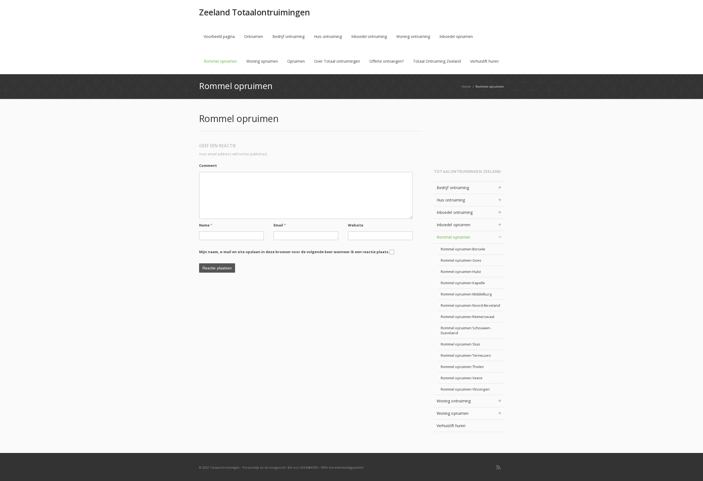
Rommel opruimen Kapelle (463, 282)
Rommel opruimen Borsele (463, 249)
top (692, 470)
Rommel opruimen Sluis (460, 344)
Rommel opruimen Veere (461, 377)
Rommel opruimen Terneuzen (466, 355)
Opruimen (296, 61)
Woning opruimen (262, 61)
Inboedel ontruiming (369, 36)
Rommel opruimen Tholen (462, 366)
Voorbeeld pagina (219, 36)
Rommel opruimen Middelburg (466, 294)
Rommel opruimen (220, 61)
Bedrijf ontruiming (288, 36)
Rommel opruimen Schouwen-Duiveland (466, 330)
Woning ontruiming (413, 36)
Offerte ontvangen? (386, 61)
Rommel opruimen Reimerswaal (467, 316)
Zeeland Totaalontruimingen (254, 12)
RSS (498, 467)
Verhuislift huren (484, 61)
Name (205, 225)
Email (280, 225)
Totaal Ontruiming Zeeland (437, 61)
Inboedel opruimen (456, 36)
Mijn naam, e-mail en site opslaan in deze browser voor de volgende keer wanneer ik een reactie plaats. (294, 251)
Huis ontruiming (328, 36)
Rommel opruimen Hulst (461, 271)
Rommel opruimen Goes (461, 260)
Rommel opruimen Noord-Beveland (470, 305)
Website (355, 225)
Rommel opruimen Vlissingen (465, 389)
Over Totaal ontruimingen (337, 61)
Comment (208, 165)
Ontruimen (253, 36)
